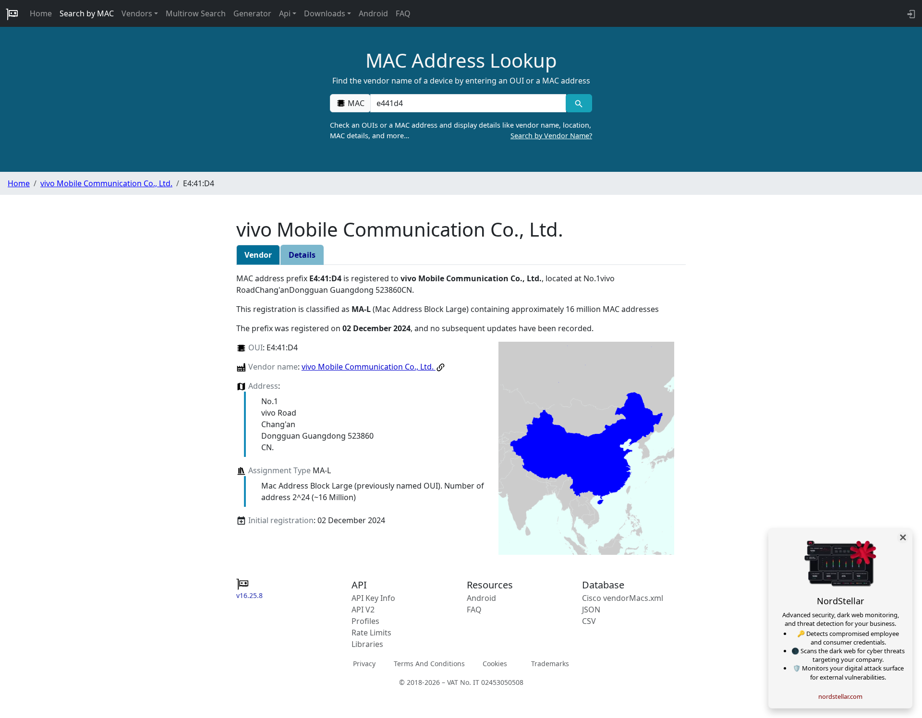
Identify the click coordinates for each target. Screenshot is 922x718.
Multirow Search (196, 13)
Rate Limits (371, 632)
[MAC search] (579, 103)
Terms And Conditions (429, 663)
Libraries (367, 644)
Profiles (365, 621)
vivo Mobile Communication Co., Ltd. (106, 183)
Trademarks (550, 663)
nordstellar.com (840, 696)
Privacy (364, 663)
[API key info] (910, 13)
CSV (589, 621)
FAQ (403, 13)
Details (302, 255)
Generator (252, 13)
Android (373, 13)
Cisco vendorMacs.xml (622, 598)
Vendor (258, 255)
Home (41, 13)
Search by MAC (87, 13)
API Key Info (373, 598)
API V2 (363, 609)
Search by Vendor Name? (551, 135)
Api (285, 13)
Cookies (495, 663)
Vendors (136, 13)
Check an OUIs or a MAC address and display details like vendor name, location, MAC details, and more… (461, 130)
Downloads (324, 13)
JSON (591, 609)
